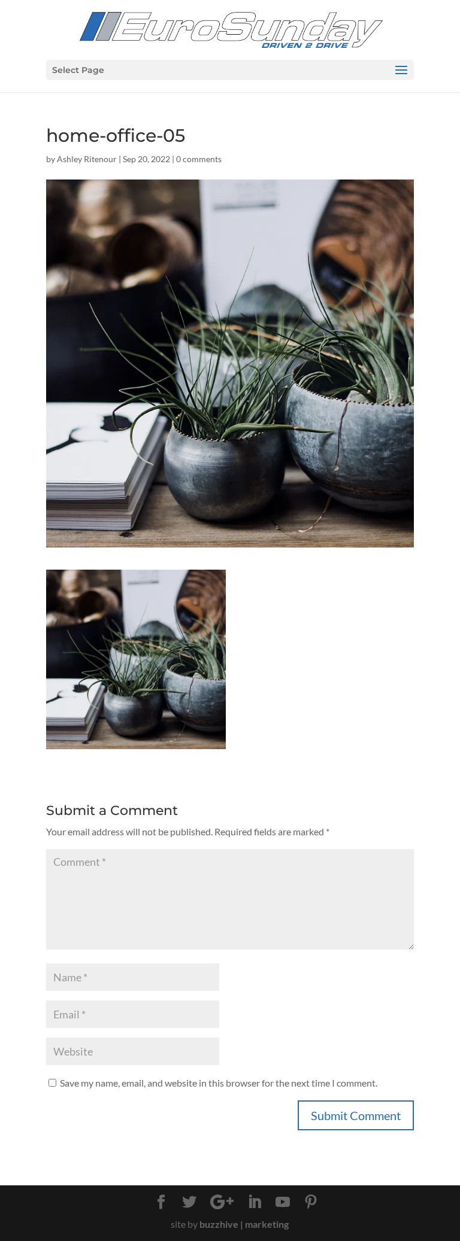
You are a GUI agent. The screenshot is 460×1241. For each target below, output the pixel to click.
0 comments (199, 159)
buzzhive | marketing (244, 1224)
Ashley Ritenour (87, 159)
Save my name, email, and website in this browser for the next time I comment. (218, 1082)
